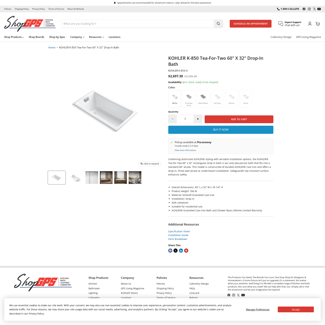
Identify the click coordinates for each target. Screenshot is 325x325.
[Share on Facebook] (170, 251)
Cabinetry (94, 297)
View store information (185, 150)
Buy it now (221, 129)
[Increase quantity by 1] (198, 119)
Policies (7, 9)
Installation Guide (178, 235)
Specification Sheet (179, 231)
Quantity (173, 111)
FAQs (192, 288)
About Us (126, 283)
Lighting (93, 293)
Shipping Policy (22, 9)
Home (51, 47)
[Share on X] (176, 251)
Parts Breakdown (177, 239)
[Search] (218, 24)
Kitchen (93, 283)
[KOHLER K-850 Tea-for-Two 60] (57, 177)
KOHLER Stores (129, 293)
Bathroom (94, 288)
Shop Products (13, 37)
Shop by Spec (57, 37)
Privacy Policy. (37, 313)
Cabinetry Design (281, 37)
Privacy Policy (38, 9)
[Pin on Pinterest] (186, 251)
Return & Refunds (76, 9)
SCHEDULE (251, 23)
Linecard (194, 293)
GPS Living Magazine (308, 37)
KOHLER (173, 70)
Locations (114, 37)
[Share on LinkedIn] (181, 251)
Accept (296, 309)
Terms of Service (56, 9)
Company (76, 37)
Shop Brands (36, 37)
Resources (95, 37)
